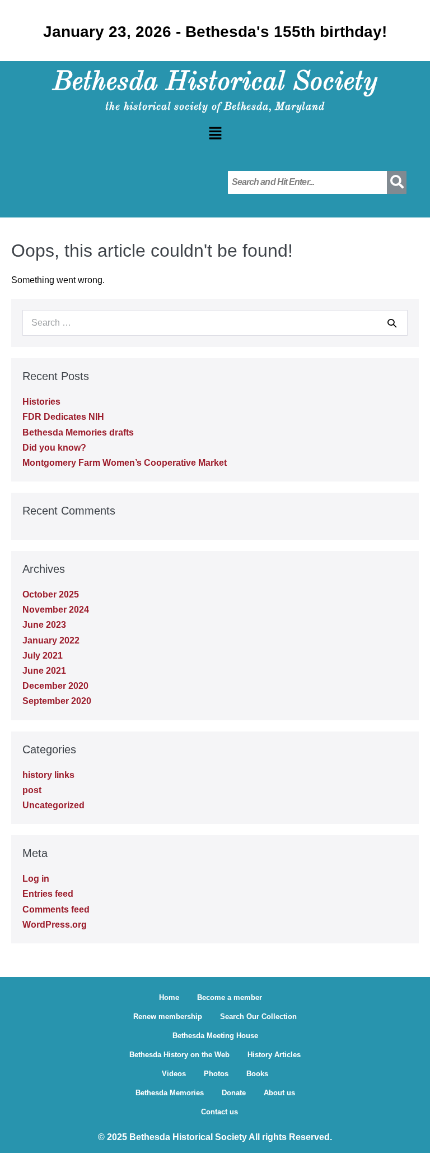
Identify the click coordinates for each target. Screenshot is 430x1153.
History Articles (274, 1054)
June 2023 (44, 624)
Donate (234, 1093)
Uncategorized (53, 805)
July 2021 (42, 655)
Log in (35, 878)
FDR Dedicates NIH (63, 417)
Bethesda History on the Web (179, 1054)
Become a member (229, 997)
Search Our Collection (258, 1016)
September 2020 (56, 701)
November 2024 (55, 609)
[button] (215, 134)
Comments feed (56, 909)
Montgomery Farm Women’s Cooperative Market (124, 462)
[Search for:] (215, 322)
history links (48, 775)
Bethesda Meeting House (215, 1035)
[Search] (392, 323)
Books (257, 1073)
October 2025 (50, 594)
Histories (41, 401)
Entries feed (47, 894)
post (31, 790)
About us (279, 1093)
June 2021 (44, 670)
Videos (174, 1073)
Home (169, 997)
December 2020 (55, 686)
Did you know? (54, 447)
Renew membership (167, 1016)
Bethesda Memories (169, 1093)
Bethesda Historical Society (215, 82)
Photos (216, 1073)
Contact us (219, 1112)
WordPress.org (54, 924)
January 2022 (51, 640)
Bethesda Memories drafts (78, 432)
